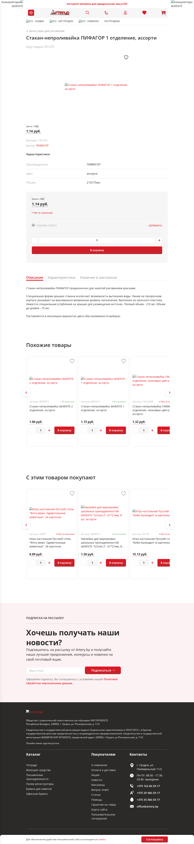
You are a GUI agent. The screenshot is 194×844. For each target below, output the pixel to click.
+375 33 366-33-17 (148, 799)
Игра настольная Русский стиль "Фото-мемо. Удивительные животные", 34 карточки (50, 542)
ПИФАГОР (42, 145)
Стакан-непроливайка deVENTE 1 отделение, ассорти (102, 408)
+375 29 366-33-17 (148, 793)
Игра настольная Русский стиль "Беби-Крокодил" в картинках (153, 540)
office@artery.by (147, 806)
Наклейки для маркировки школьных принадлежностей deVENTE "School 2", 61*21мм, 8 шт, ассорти (101, 542)
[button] (26, 392)
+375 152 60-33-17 (148, 786)
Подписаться (101, 670)
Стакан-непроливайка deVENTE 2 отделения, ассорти (51, 408)
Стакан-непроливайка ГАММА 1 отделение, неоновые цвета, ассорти (153, 410)
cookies (102, 839)
